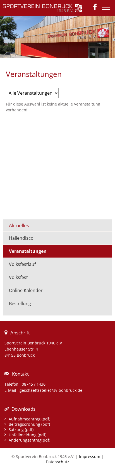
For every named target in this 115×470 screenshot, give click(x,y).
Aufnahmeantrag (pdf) (29, 419)
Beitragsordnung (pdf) (29, 424)
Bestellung (20, 303)
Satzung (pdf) (21, 429)
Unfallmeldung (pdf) (27, 434)
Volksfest (18, 277)
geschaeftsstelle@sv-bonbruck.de (51, 390)
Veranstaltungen (28, 251)
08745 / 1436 (33, 384)
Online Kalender (26, 290)
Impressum (89, 456)
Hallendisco (21, 238)
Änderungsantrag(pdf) (29, 440)
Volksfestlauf (22, 264)
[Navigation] (107, 9)
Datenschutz (57, 461)
